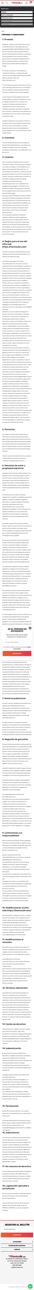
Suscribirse (17, 653)
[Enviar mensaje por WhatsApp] (30, 1286)
